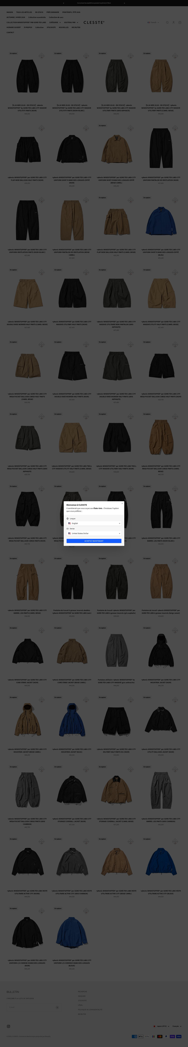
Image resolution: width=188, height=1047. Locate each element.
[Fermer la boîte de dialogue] (122, 503)
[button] (94, 523)
